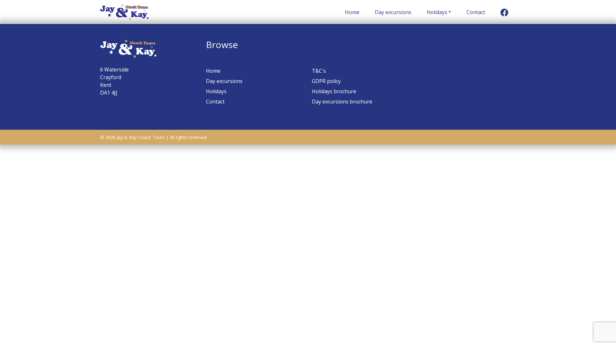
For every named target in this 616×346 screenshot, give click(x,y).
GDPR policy (326, 81)
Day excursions (393, 12)
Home (352, 12)
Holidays (437, 12)
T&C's (319, 70)
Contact (475, 12)
